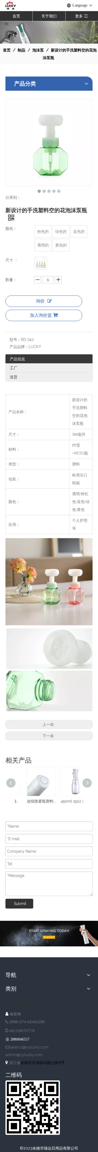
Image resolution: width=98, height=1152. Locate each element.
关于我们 (49, 16)
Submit (20, 903)
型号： (15, 339)
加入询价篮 (41, 315)
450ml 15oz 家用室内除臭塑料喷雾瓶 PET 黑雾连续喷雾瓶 (66, 801)
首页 (16, 16)
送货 (13, 377)
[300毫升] (40, 263)
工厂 (13, 368)
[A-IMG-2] (49, 933)
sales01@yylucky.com (28, 1047)
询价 (40, 301)
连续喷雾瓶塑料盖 (32, 801)
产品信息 (17, 359)
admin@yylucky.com (23, 1055)
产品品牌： (19, 347)
